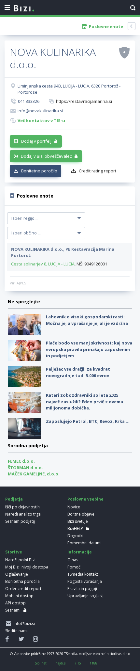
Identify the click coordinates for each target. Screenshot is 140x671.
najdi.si (60, 663)
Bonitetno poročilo (39, 171)
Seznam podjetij (20, 521)
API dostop (15, 603)
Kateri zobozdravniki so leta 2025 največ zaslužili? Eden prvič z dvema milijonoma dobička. (84, 401)
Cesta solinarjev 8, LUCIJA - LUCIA (43, 264)
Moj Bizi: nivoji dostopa (26, 567)
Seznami (13, 610)
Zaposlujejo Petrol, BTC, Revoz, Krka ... (88, 421)
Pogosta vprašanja (84, 581)
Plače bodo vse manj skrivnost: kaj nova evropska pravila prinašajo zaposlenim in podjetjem (89, 349)
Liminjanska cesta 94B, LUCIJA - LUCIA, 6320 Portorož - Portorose (69, 89)
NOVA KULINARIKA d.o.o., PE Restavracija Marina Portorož (62, 252)
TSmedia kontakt (82, 574)
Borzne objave (80, 514)
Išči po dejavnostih (22, 507)
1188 (93, 663)
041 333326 (28, 101)
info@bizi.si (23, 623)
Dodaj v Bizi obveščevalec (46, 156)
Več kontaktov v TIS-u (41, 120)
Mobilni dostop (19, 596)
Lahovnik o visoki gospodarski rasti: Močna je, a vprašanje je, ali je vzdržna (87, 320)
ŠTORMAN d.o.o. (25, 468)
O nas (72, 560)
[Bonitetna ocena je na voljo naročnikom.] (124, 52)
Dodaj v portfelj (36, 141)
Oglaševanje (16, 574)
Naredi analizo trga (23, 514)
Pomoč (73, 567)
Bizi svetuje (77, 521)
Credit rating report (97, 171)
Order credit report (23, 588)
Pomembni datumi (84, 543)
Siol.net (41, 663)
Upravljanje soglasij (85, 596)
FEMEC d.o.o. (21, 461)
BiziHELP (75, 528)
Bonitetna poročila (22, 581)
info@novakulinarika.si (40, 111)
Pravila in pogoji (82, 588)
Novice (73, 507)
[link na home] (24, 8)
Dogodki (75, 535)
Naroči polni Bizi (20, 560)
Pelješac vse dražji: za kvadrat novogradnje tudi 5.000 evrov (78, 372)
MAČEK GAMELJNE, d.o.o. (34, 474)
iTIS (78, 663)
